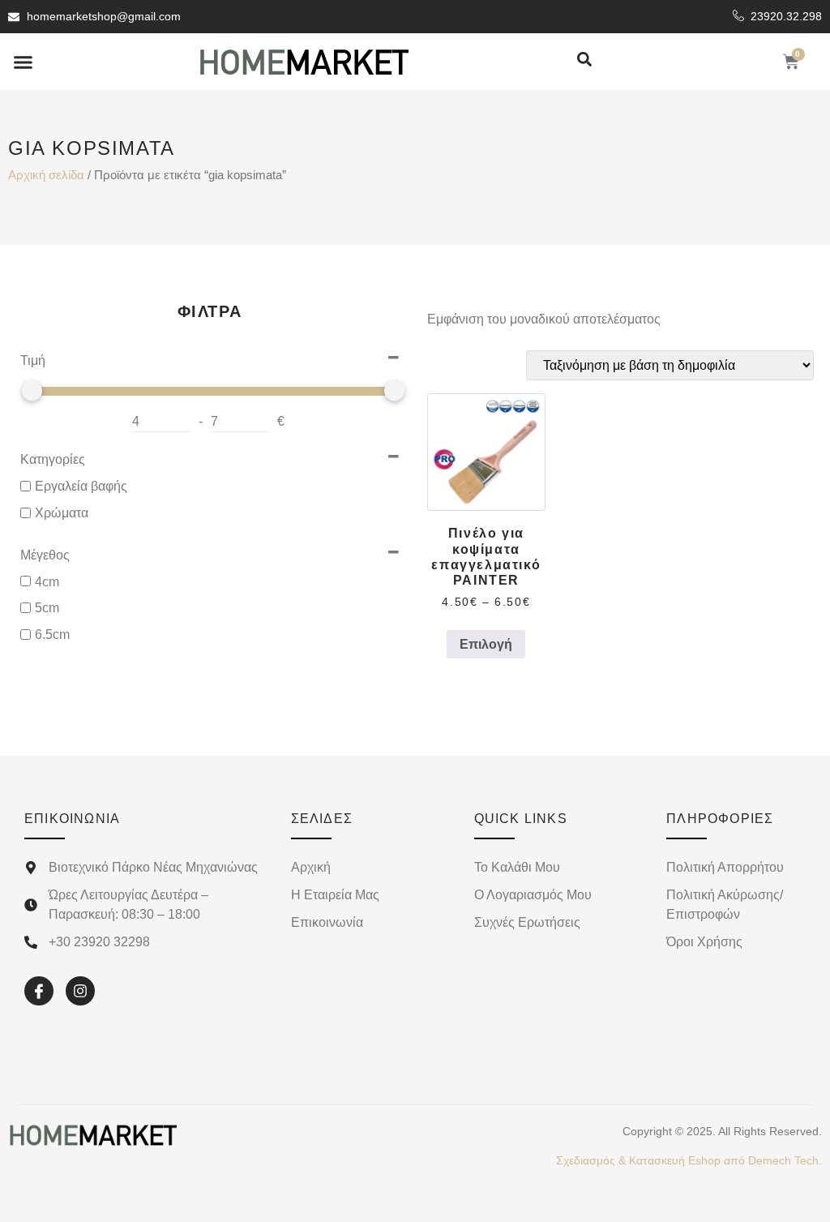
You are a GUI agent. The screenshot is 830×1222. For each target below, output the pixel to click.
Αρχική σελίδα (46, 175)
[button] (23, 61)
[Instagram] (80, 990)
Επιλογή (486, 644)
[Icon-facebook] (38, 990)
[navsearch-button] (584, 60)
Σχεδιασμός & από (689, 1160)
